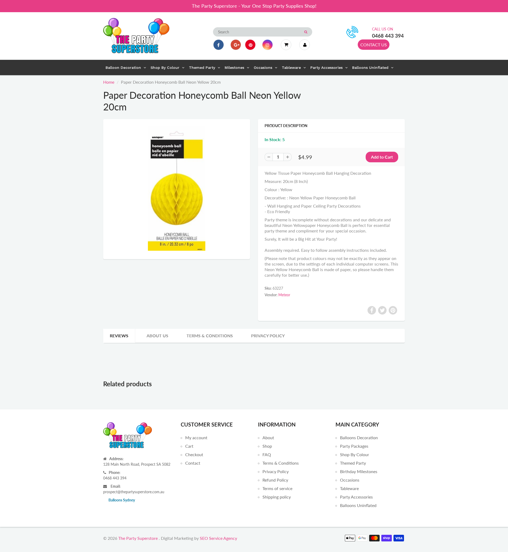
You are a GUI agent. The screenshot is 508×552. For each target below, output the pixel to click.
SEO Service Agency (218, 538)
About (268, 437)
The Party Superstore (138, 538)
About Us (157, 335)
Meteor (284, 295)
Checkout (194, 454)
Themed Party (353, 462)
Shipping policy (276, 496)
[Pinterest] (250, 44)
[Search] (305, 32)
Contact (192, 462)
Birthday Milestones (358, 471)
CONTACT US (373, 44)
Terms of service (277, 488)
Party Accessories (356, 496)
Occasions (349, 479)
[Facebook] (218, 44)
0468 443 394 (388, 36)
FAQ (266, 454)
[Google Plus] (235, 44)
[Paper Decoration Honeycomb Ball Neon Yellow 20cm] (176, 188)
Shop (267, 445)
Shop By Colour (354, 454)
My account (196, 437)
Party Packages (354, 445)
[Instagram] (267, 44)
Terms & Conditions (210, 335)
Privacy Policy (268, 335)
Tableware (349, 488)
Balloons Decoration (359, 437)
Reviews (119, 335)
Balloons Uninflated (358, 505)
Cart (189, 445)
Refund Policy (275, 479)
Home (108, 81)
